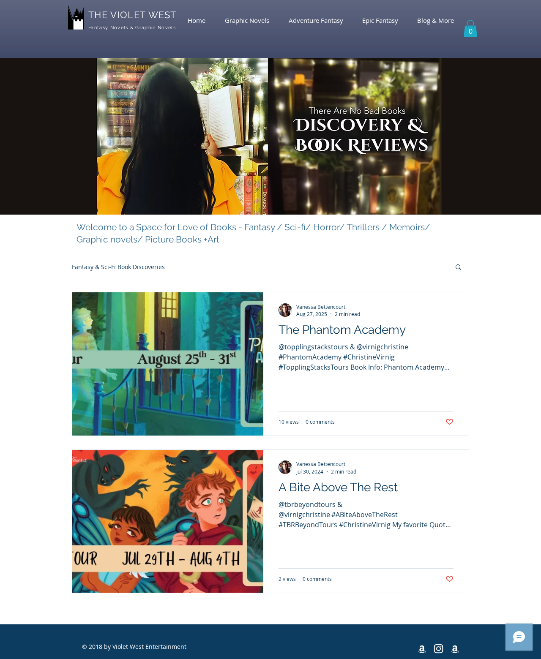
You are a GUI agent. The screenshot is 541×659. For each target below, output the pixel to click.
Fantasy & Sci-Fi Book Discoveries (118, 267)
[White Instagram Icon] (438, 649)
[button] (470, 28)
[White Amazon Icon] (422, 649)
